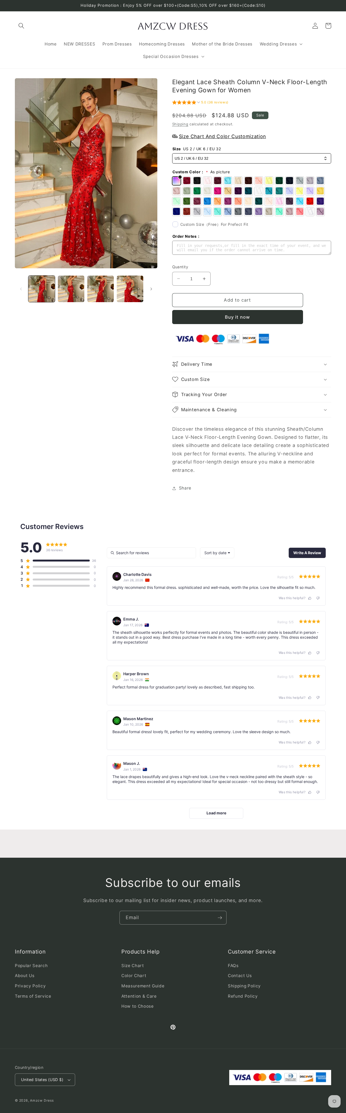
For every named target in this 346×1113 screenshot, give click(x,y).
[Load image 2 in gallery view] (71, 289)
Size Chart (132, 965)
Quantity (180, 267)
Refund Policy (243, 996)
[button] (21, 25)
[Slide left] (21, 289)
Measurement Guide (142, 985)
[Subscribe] (219, 918)
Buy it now (237, 316)
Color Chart (133, 975)
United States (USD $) (42, 1079)
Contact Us (240, 975)
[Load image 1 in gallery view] (41, 289)
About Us (24, 975)
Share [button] (185, 488)
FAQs (233, 965)
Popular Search (31, 965)
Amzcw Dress (42, 1100)
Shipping (180, 124)
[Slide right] (151, 289)
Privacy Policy (30, 985)
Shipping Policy (244, 985)
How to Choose (137, 1006)
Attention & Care (139, 996)
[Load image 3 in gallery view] (100, 289)
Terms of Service (33, 996)
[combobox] (217, 552)
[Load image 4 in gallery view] (130, 289)
